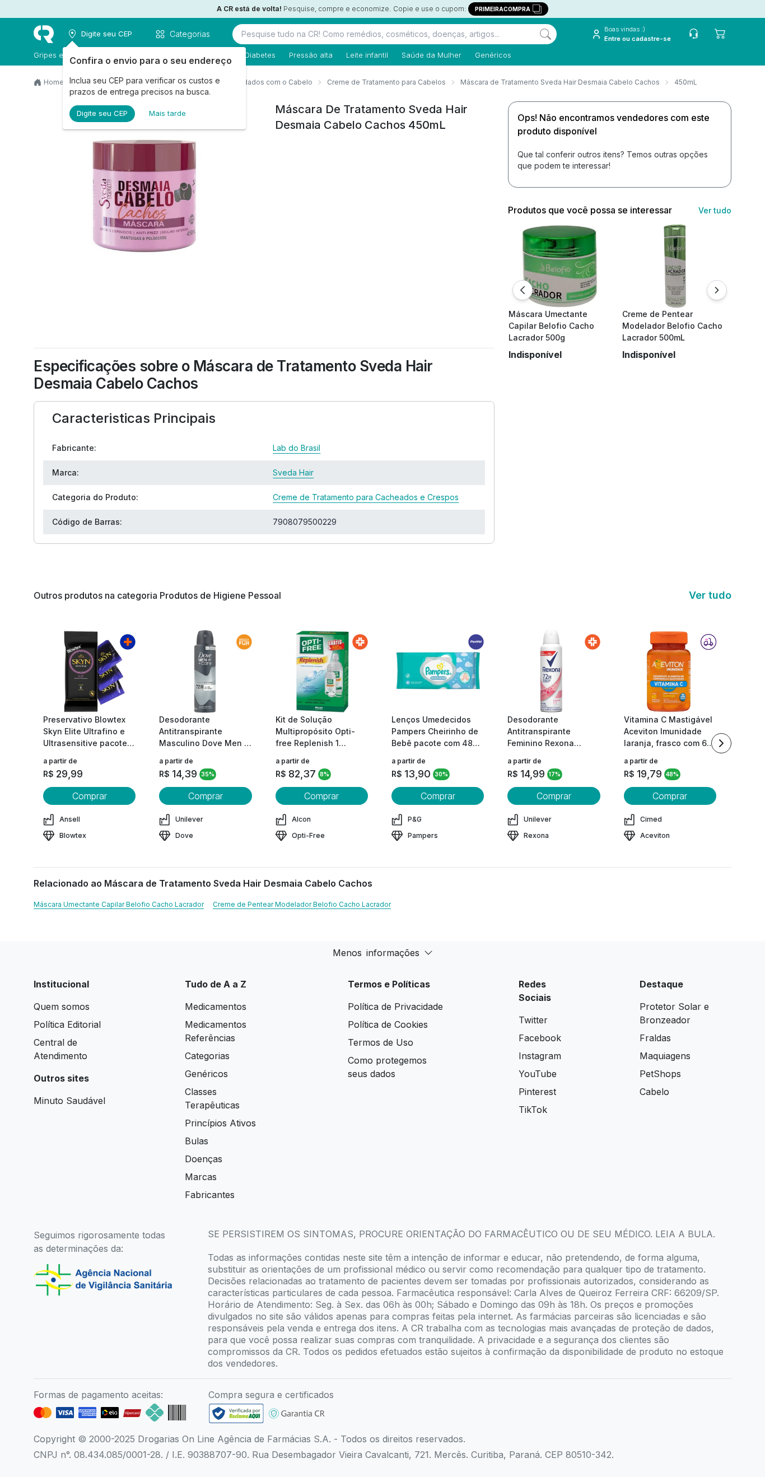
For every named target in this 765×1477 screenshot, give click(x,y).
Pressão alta (311, 54)
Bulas (196, 1141)
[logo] (44, 34)
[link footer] (236, 1413)
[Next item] (721, 743)
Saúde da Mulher (431, 54)
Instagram (540, 1055)
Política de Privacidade (395, 1006)
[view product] (561, 266)
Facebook (540, 1037)
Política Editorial (67, 1024)
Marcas (201, 1176)
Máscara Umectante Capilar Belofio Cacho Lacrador (119, 904)
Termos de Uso (380, 1042)
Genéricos (493, 54)
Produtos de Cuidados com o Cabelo (251, 82)
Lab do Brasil (296, 448)
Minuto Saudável (69, 1100)
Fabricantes (210, 1194)
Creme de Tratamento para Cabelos (386, 82)
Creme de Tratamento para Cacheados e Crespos (366, 497)
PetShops (660, 1073)
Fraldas (655, 1037)
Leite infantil (367, 54)
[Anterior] (522, 290)
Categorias (207, 1055)
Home (54, 82)
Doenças (203, 1158)
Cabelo (654, 1091)
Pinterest (537, 1091)
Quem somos (62, 1006)
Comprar (89, 796)
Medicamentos (215, 1006)
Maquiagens (665, 1055)
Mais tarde (167, 113)
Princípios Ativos (220, 1123)
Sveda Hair (293, 472)
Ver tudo (714, 210)
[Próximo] (717, 290)
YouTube (538, 1073)
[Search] (545, 34)
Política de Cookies (388, 1024)
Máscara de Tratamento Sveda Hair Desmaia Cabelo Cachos (560, 82)
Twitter (533, 1020)
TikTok (533, 1109)
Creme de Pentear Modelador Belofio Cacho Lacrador (302, 904)
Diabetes (260, 54)
